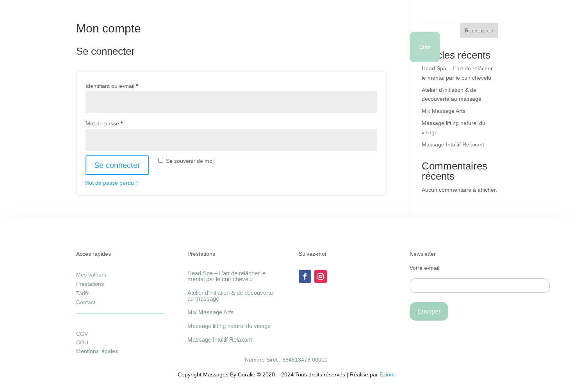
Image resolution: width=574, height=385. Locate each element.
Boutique (390, 47)
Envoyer (428, 311)
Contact (351, 47)
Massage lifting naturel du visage (229, 326)
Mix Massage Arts (443, 111)
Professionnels (305, 47)
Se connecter (117, 165)
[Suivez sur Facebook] (305, 276)
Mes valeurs (207, 47)
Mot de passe (117, 123)
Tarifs (82, 293)
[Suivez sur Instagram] (320, 276)
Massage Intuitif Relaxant (453, 144)
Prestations (160, 47)
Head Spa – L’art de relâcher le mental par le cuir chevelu (226, 276)
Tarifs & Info (254, 47)
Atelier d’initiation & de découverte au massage (230, 295)
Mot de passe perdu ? (111, 183)
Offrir (425, 47)
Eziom (387, 374)
